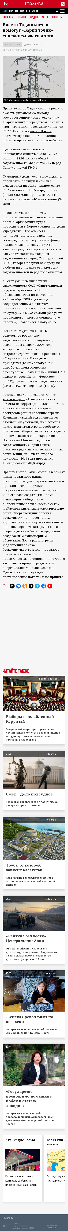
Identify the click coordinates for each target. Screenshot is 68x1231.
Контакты (8, 1217)
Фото (45, 17)
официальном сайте (44, 185)
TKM (22, 11)
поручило (35, 486)
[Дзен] (31, 586)
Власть (37, 44)
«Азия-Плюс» (40, 131)
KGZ (11, 11)
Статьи (22, 17)
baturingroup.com (20, 1228)
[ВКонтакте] (18, 586)
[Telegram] (37, 586)
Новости (8, 17)
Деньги (28, 44)
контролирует (14, 399)
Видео (34, 17)
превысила (44, 458)
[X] (12, 586)
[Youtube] (49, 586)
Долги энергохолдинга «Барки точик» (23, 50)
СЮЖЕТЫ (57, 17)
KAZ (5, 11)
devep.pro (51, 1227)
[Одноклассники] (24, 586)
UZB (28, 11)
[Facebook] (43, 586)
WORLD (35, 11)
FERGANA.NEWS (34, 4)
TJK (16, 11)
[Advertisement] (34, 631)
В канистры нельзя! (20, 1140)
